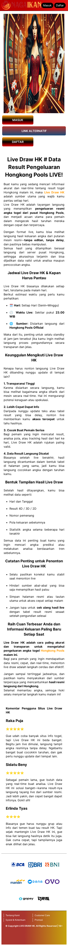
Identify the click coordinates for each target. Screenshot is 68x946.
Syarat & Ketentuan (15, 919)
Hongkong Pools (52, 650)
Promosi (39, 919)
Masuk (47, 5)
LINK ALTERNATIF (34, 131)
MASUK (17, 120)
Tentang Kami (13, 915)
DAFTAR (18, 142)
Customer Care (42, 915)
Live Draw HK (54, 192)
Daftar (60, 5)
